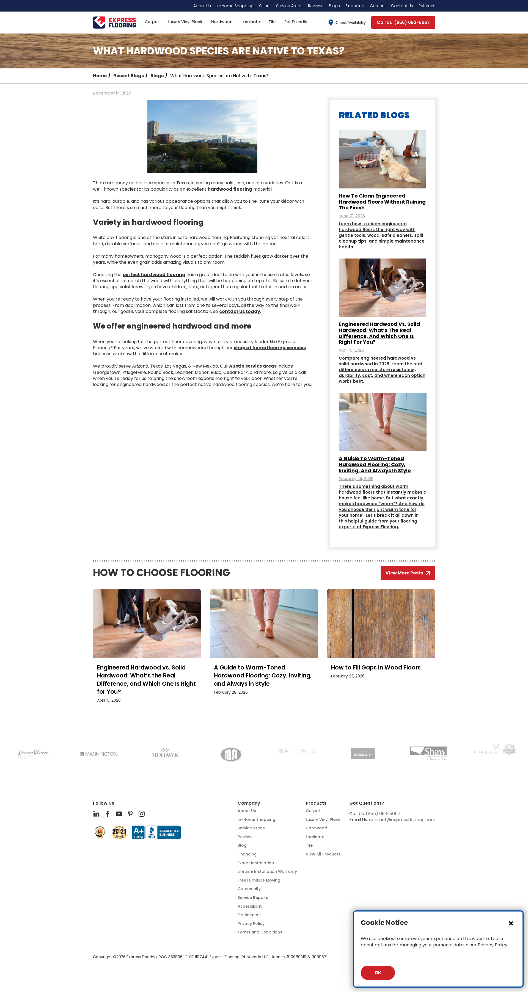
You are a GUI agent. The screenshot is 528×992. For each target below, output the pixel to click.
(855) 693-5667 (383, 813)
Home (100, 76)
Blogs (157, 76)
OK (378, 972)
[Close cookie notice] (511, 923)
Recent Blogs (128, 76)
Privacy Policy (492, 945)
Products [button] (316, 803)
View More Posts (404, 573)
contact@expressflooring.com (402, 819)
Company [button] (249, 803)
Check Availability (351, 22)
